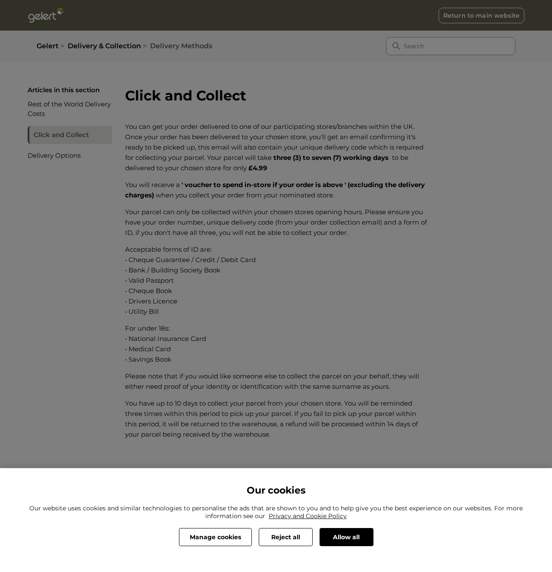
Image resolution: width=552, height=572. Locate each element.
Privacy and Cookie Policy (308, 516)
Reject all (285, 537)
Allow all (346, 537)
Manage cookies (215, 537)
